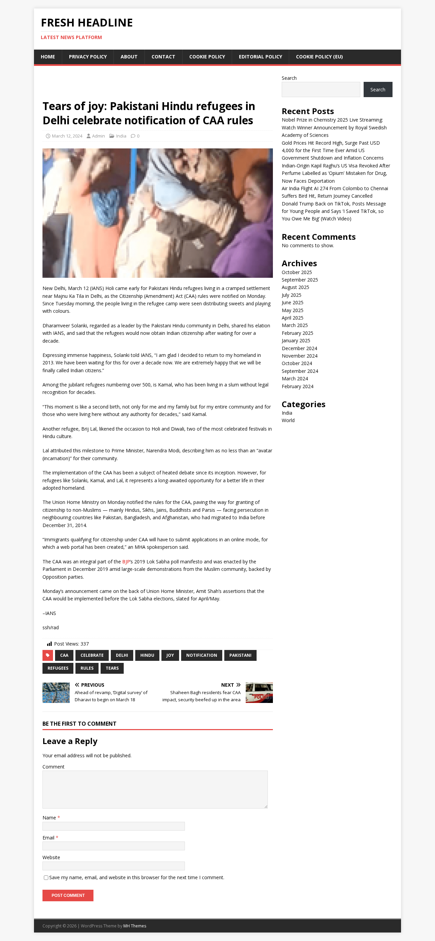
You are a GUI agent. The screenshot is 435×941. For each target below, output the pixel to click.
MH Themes (134, 926)
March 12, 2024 (67, 136)
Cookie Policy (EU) (319, 56)
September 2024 (300, 371)
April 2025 (292, 317)
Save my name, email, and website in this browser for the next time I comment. (136, 877)
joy (170, 655)
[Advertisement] (157, 85)
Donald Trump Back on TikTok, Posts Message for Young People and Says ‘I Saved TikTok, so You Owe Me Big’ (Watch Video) (334, 211)
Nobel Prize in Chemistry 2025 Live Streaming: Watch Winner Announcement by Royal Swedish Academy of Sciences (334, 127)
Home (48, 56)
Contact (163, 56)
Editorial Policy (260, 56)
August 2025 (295, 287)
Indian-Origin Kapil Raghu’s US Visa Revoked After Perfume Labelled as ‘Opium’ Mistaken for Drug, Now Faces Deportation (336, 173)
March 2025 (295, 325)
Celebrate (92, 655)
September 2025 (300, 279)
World (288, 420)
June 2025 (292, 302)
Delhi (122, 655)
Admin (98, 136)
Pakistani (240, 655)
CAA (64, 655)
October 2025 (297, 272)
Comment (53, 766)
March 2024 (295, 378)
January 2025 (296, 340)
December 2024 (299, 348)
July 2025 (291, 295)
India (121, 136)
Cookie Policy (207, 56)
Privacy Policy (88, 56)
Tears (112, 668)
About (129, 56)
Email (49, 837)
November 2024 (299, 355)
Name (49, 817)
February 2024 (297, 386)
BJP (126, 561)
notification (201, 655)
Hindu (147, 655)
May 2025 (292, 310)
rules (87, 668)
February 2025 (297, 333)
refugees (58, 668)
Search (289, 78)
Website (51, 857)
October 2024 (297, 363)
